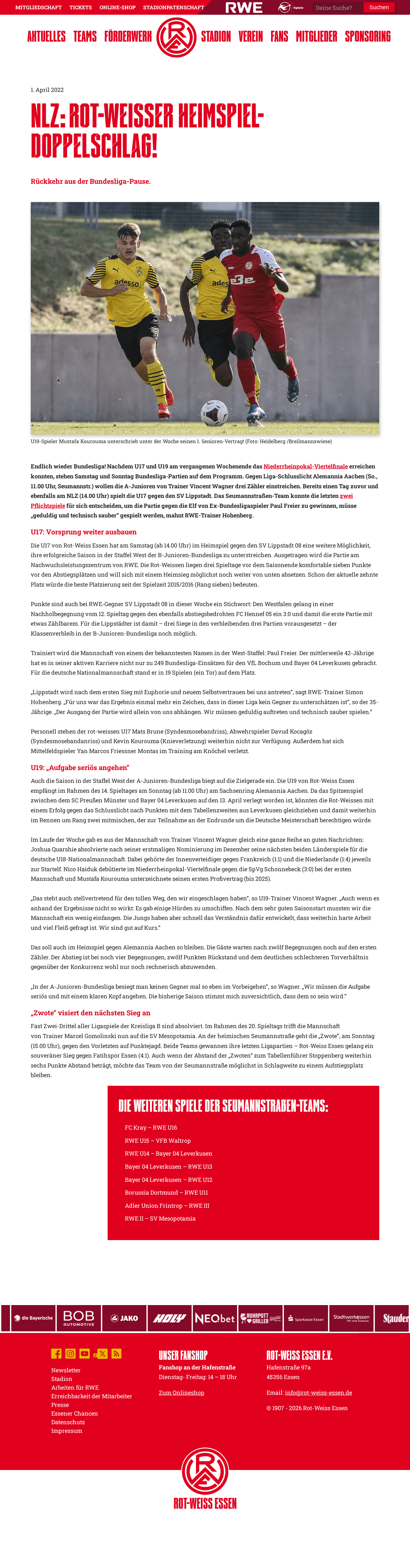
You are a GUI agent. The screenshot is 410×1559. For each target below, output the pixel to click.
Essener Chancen (74, 1413)
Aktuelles (46, 36)
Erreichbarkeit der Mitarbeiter (91, 1396)
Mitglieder (316, 36)
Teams (85, 36)
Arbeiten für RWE (75, 1387)
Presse (60, 1405)
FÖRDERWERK (128, 36)
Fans (279, 36)
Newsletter (66, 1370)
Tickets (81, 7)
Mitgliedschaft (38, 7)
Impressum (66, 1430)
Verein (251, 36)
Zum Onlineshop (181, 1392)
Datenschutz (68, 1422)
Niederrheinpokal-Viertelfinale (306, 466)
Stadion (216, 36)
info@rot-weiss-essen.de (318, 1392)
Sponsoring (368, 36)
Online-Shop (117, 7)
